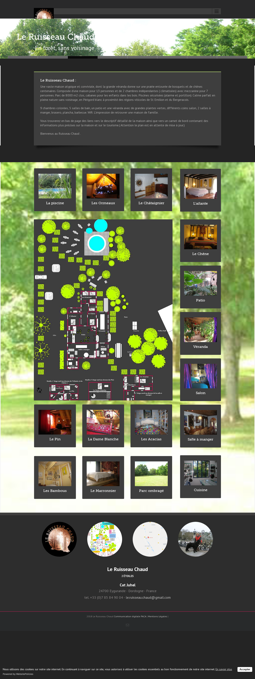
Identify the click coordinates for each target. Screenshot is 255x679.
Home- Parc (172, 57)
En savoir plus (224, 669)
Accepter (244, 669)
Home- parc (83, 57)
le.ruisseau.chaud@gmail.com (148, 597)
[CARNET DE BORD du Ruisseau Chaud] (59, 539)
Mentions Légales (157, 616)
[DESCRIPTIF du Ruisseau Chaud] (104, 539)
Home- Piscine (202, 57)
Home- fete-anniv (142, 57)
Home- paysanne (53, 57)
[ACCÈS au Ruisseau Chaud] (150, 539)
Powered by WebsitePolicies (18, 674)
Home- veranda (23, 57)
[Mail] (127, 625)
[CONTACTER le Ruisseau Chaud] (195, 539)
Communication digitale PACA (130, 616)
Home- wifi (232, 57)
